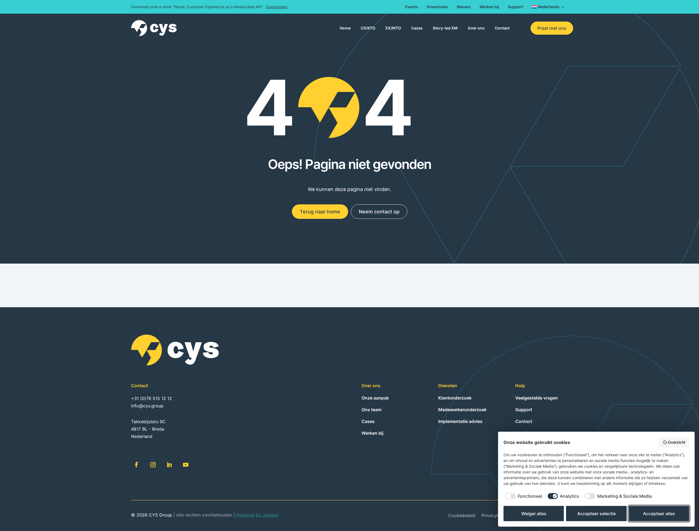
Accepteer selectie (596, 513)
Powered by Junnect (257, 515)
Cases (417, 28)
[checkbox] (522, 496)
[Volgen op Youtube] (185, 464)
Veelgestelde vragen (536, 398)
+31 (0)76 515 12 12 (151, 398)
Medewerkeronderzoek (462, 409)
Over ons (476, 28)
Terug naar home (320, 211)
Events (411, 7)
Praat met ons (551, 28)
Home (345, 28)
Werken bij (489, 7)
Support (515, 7)
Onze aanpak (375, 398)
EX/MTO (393, 28)
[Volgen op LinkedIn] (169, 464)
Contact (502, 28)
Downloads (437, 7)
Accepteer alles (659, 513)
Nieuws (464, 7)
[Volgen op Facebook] (136, 464)
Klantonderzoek (455, 398)
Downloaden (277, 7)
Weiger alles (533, 513)
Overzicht (676, 442)
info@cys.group (147, 405)
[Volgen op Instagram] (152, 464)
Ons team (371, 409)
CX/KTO (368, 28)
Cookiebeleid (461, 516)
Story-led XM (445, 28)
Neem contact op (379, 211)
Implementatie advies (460, 421)
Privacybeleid (495, 516)
